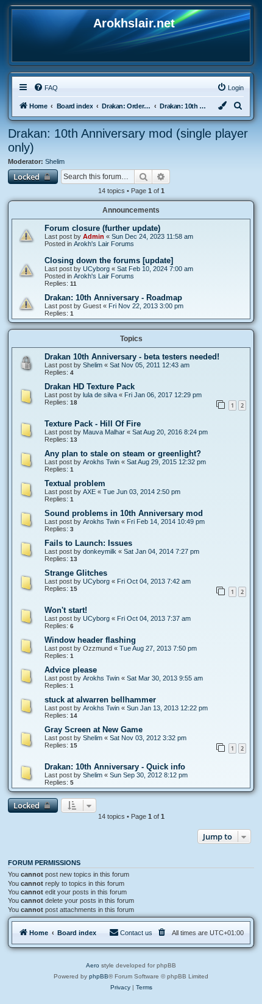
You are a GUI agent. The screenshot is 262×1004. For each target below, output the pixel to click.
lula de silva (100, 394)
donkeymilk (99, 551)
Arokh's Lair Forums (104, 243)
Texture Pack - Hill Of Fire (92, 423)
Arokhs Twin (101, 461)
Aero (92, 965)
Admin (93, 236)
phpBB (98, 976)
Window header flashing (90, 640)
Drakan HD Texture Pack (89, 386)
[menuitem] (46, 87)
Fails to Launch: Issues (88, 543)
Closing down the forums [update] (108, 260)
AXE (89, 491)
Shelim (55, 161)
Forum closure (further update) (102, 228)
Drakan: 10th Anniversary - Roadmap (113, 297)
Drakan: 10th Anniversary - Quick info (114, 766)
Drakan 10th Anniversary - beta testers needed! (131, 356)
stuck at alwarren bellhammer (100, 699)
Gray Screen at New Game (93, 729)
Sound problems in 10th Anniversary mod (123, 513)
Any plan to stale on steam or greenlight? (122, 453)
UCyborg (96, 268)
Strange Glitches (75, 573)
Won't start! (65, 610)
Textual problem (74, 483)
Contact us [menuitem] (136, 932)
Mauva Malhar (104, 432)
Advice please (70, 669)
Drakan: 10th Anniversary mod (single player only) (128, 140)
